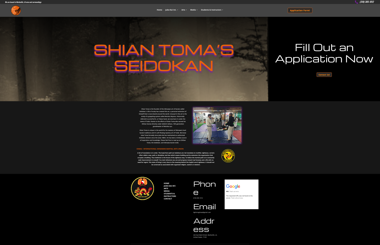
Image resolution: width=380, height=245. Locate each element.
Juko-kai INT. (170, 186)
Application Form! (300, 10)
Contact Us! (324, 74)
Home (159, 10)
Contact (168, 199)
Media (193, 10)
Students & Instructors (211, 10)
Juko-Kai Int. (170, 10)
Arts (183, 10)
